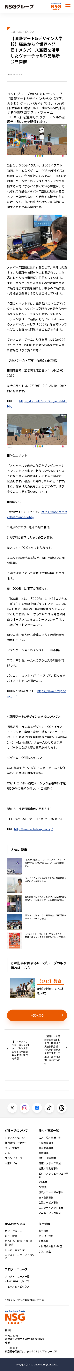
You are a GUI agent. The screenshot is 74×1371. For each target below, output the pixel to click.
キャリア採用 (46, 1236)
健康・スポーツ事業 (50, 1163)
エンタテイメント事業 (51, 1207)
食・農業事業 (46, 1197)
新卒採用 (44, 1230)
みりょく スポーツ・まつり (20, 1256)
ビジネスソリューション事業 (53, 1175)
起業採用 (44, 1241)
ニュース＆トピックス (17, 1286)
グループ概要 (12, 1148)
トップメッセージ (15, 1137)
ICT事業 (43, 1182)
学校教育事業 (46, 1142)
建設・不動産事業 (48, 1168)
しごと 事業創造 (15, 1249)
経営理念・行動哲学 (16, 1142)
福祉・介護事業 (47, 1158)
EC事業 (43, 1187)
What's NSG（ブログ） (17, 1281)
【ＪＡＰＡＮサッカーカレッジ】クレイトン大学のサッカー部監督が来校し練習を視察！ (20, 1050)
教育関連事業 (46, 1148)
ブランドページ (13, 1158)
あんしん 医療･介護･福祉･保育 (18, 1242)
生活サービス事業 (48, 1202)
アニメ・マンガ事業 (50, 1212)
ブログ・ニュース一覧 (17, 1276)
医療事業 (44, 1153)
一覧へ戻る (37, 1015)
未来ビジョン (12, 1163)
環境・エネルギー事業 (51, 1192)
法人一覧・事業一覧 (50, 1137)
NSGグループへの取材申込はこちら (24, 1300)
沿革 (7, 1153)
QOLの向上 (45, 1251)
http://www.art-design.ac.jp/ (33, 829)
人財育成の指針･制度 (50, 1246)
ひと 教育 (11, 1236)
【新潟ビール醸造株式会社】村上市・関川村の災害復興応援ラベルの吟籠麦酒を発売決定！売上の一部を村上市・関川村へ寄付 (52, 1050)
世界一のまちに (13, 1230)
